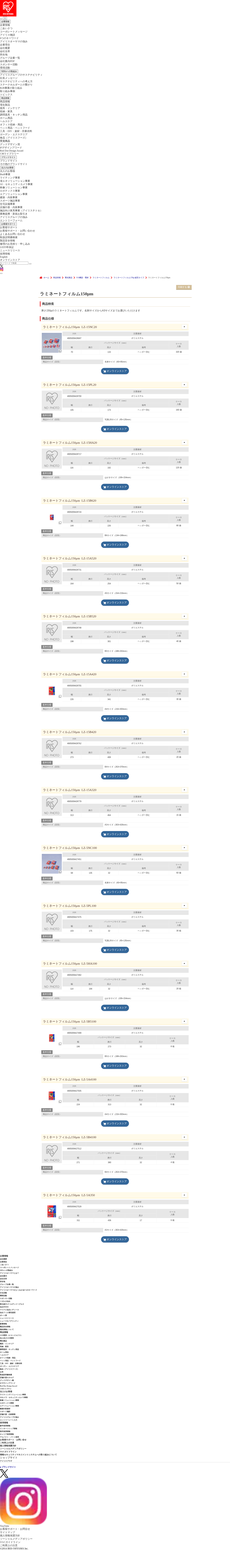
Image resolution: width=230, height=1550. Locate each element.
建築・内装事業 (9, 197)
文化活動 (3, 1293)
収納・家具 (6, 111)
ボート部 (3, 1315)
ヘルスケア (6, 121)
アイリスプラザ (6, 1461)
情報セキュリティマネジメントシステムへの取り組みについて (28, 1454)
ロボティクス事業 (10, 190)
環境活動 (5, 67)
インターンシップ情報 (8, 1428)
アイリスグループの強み (14, 217)
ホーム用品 (6, 118)
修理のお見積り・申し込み (15, 244)
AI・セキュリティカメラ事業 (16, 184)
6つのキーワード (9, 38)
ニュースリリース (10, 250)
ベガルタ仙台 (5, 1301)
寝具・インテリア (10, 108)
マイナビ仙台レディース (9, 1310)
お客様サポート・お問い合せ (13, 1440)
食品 (14, 137)
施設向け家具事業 (21, 210)
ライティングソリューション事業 (13, 1394)
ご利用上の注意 (7, 1443)
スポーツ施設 (5, 1411)
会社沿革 (5, 51)
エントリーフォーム (11, 220)
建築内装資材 (5, 1409)
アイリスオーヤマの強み (14, 41)
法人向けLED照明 (7, 1338)
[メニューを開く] (1, 273)
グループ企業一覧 (10, 58)
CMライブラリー (9, 153)
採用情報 (5, 253)
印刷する (182, 287)
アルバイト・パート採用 (9, 1437)
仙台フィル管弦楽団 (7, 1312)
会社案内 (3, 1276)
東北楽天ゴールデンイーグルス (12, 1304)
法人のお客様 (7, 167)
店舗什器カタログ (7, 1377)
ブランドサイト (8, 157)
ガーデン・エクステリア (14, 134)
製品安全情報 (7, 240)
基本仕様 (47, 357)
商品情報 (5, 98)
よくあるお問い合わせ (12, 234)
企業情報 (5, 21)
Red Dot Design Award (11, 150)
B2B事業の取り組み (11, 88)
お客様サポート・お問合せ (15, 1529)
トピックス (6, 94)
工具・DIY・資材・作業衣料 (16, 131)
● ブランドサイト (8, 1467)
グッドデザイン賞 (10, 144)
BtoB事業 (5, 174)
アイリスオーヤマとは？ (9, 1273)
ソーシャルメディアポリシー (13, 1448)
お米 (1, 1372)
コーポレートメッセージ (14, 31)
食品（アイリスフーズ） (9, 1369)
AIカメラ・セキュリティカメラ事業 (14, 1397)
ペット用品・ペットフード (15, 128)
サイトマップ (7, 1532)
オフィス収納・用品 (11, 124)
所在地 (4, 54)
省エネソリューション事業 (15, 181)
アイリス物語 (7, 35)
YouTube (4, 1526)
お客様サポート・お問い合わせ (17, 230)
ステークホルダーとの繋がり (16, 84)
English (4, 257)
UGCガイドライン (8, 1451)
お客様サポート (8, 224)
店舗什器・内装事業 (11, 207)
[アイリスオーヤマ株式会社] (115, 8)
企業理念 (5, 44)
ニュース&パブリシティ (9, 1321)
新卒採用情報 (5, 1426)
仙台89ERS (4, 1307)
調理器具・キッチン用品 (14, 114)
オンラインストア (10, 259)
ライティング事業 (10, 177)
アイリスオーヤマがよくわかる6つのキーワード (18, 1290)
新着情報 (3, 1324)
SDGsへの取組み (9, 71)
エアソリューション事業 (14, 194)
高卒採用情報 (5, 1431)
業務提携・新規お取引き (14, 213)
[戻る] (1, 18)
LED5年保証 (7, 247)
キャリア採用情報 (7, 1434)
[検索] (30, 263)
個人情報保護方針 (8, 1445)
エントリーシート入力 (8, 1420)
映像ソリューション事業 (14, 187)
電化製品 (5, 104)
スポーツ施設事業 (10, 200)
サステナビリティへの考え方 (16, 81)
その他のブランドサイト (14, 164)
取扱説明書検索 (9, 237)
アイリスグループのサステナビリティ (21, 74)
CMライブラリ (5, 1389)
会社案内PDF (7, 61)
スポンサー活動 (9, 64)
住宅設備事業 (7, 204)
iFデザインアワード (11, 147)
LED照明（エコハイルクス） (11, 1335)
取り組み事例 (7, 91)
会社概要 (5, 48)
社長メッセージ (9, 78)
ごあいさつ (6, 28)
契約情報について (7, 1329)
